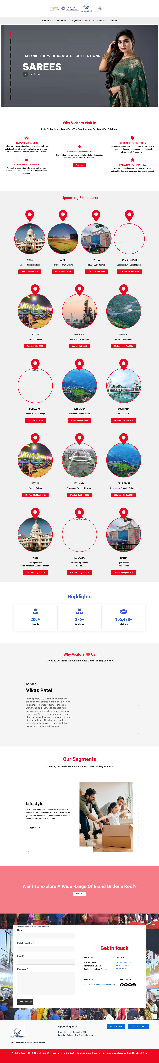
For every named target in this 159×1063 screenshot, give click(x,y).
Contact (113, 20)
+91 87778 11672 (123, 965)
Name (21, 930)
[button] (52, 20)
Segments (76, 20)
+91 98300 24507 (123, 968)
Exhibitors (61, 20)
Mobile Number (25, 943)
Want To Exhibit (139, 1026)
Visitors (88, 20)
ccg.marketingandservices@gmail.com (99, 984)
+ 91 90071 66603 (123, 962)
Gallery (100, 20)
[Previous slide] (82, 849)
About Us (46, 20)
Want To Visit (116, 1026)
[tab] (139, 701)
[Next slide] (89, 849)
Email (20, 956)
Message (22, 969)
